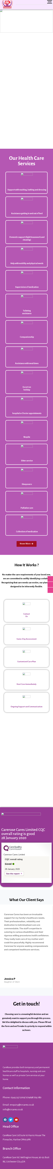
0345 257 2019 (18, 1097)
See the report (13, 873)
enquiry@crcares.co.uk (22, 1104)
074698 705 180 (33, 1097)
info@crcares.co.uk (13, 1109)
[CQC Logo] (13, 850)
